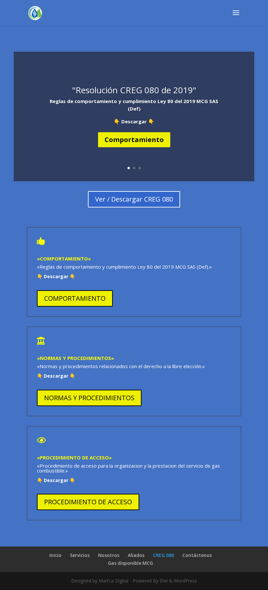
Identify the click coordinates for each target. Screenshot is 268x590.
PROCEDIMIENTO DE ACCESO (88, 501)
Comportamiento (134, 139)
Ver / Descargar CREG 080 (134, 199)
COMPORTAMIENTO (75, 298)
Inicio (55, 555)
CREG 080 (163, 555)
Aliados (136, 555)
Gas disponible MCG (130, 563)
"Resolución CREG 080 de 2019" (134, 90)
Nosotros (108, 555)
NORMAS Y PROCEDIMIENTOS (89, 397)
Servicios (80, 555)
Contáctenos (197, 555)
